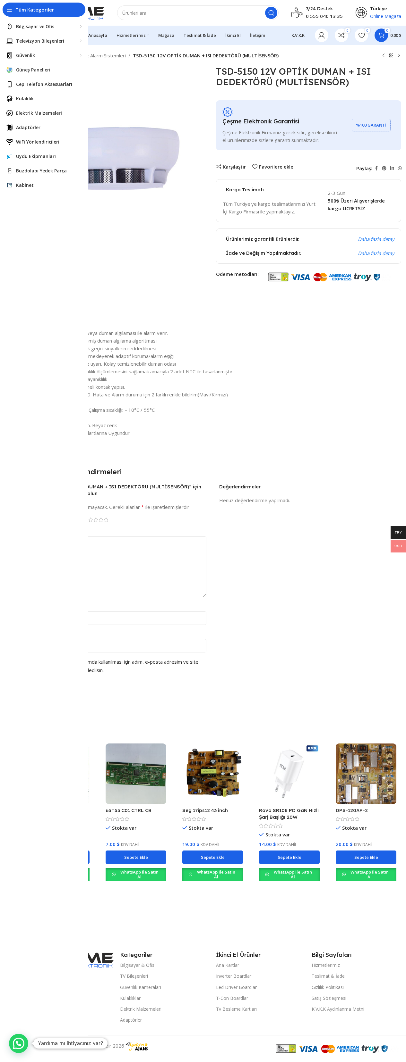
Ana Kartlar (227, 965)
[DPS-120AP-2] (366, 773)
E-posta (41, 633)
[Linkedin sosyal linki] (392, 168)
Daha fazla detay (376, 239)
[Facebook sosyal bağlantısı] (376, 168)
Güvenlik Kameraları (140, 987)
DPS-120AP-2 (352, 810)
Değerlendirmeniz (52, 531)
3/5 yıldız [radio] (95, 519)
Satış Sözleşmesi (329, 998)
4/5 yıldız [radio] (100, 519)
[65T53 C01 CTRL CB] (136, 773)
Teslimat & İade (328, 976)
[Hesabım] (322, 35)
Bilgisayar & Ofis (137, 965)
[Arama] (271, 13)
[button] (136, 857)
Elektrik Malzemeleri (140, 1009)
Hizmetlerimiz (326, 965)
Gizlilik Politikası (328, 987)
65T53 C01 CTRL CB (128, 810)
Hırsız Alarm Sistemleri (101, 55)
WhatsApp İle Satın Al (139, 874)
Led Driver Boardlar (236, 987)
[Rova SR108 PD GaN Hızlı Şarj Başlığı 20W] (289, 773)
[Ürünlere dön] (391, 56)
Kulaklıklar (130, 998)
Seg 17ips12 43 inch (205, 810)
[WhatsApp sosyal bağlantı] (400, 168)
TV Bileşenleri (134, 976)
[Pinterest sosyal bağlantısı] (384, 168)
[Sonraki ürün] (399, 56)
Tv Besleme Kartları (236, 1009)
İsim (37, 606)
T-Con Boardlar (232, 998)
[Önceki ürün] (383, 56)
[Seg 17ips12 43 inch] (212, 773)
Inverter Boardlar (233, 976)
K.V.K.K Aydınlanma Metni (338, 1009)
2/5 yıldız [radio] (90, 519)
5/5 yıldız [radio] (105, 519)
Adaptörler (131, 1020)
